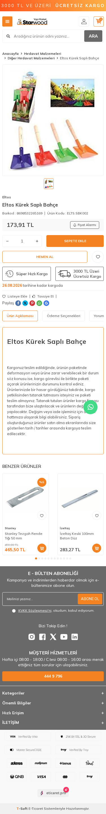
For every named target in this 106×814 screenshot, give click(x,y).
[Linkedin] (74, 637)
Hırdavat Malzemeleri (42, 53)
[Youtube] (64, 637)
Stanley (10, 528)
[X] (53, 637)
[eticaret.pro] (53, 797)
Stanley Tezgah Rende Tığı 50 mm (23, 535)
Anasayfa (10, 53)
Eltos (6, 197)
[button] (36, 558)
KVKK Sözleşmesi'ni (34, 610)
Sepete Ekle (75, 241)
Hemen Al (44, 257)
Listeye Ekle (17, 296)
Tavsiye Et (45, 296)
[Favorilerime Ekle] (41, 515)
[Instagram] (31, 637)
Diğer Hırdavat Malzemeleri (31, 58)
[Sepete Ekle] (41, 548)
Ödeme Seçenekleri (63, 316)
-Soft (22, 808)
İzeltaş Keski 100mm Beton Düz (77, 535)
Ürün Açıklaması (20, 316)
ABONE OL (90, 598)
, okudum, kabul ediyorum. (56, 610)
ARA (93, 36)
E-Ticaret (36, 808)
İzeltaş (65, 528)
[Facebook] (42, 637)
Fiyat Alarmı (87, 225)
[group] (53, 120)
